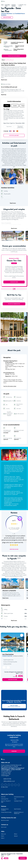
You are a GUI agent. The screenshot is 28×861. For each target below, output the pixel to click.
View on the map (7, 17)
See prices (22, 858)
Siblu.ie (15, 834)
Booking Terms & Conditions (4, 809)
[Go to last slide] (2, 32)
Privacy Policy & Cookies (6, 812)
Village (6, 105)
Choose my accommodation (14, 56)
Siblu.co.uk (3, 834)
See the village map (14, 135)
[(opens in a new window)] (2, 785)
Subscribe (14, 751)
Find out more (14, 706)
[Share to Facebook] (6, 60)
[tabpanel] (14, 454)
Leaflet (4, 819)
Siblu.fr (2, 836)
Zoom (21, 238)
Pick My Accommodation (14, 303)
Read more (4, 79)
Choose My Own (14, 282)
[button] (14, 413)
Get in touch (3, 827)
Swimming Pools (4, 799)
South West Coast (7, 5)
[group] (12, 176)
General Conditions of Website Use (18, 813)
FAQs (15, 799)
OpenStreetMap (10, 819)
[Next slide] (25, 32)
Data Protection (17, 809)
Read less (3, 94)
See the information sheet (9, 386)
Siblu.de (15, 836)
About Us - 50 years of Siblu (5, 801)
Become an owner (5, 820)
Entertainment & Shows (19, 796)
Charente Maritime (14, 5)
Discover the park (12, 679)
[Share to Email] (9, 60)
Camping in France (18, 801)
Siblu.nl (2, 838)
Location (15, 105)
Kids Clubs (3, 796)
